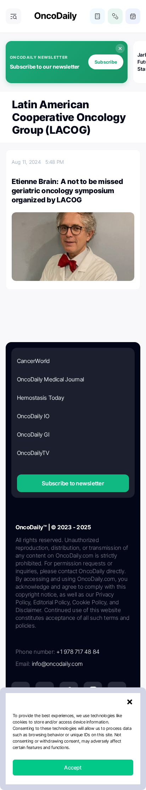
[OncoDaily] (55, 16)
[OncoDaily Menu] (13, 16)
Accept (73, 767)
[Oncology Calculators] (97, 16)
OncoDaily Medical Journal (50, 379)
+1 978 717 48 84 (78, 651)
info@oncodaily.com (57, 663)
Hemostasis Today (40, 397)
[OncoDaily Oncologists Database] (115, 16)
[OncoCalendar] (132, 16)
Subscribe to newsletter (73, 483)
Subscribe (106, 62)
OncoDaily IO (33, 416)
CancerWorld (33, 360)
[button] (129, 701)
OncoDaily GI (33, 434)
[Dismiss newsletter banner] (120, 48)
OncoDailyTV (33, 452)
